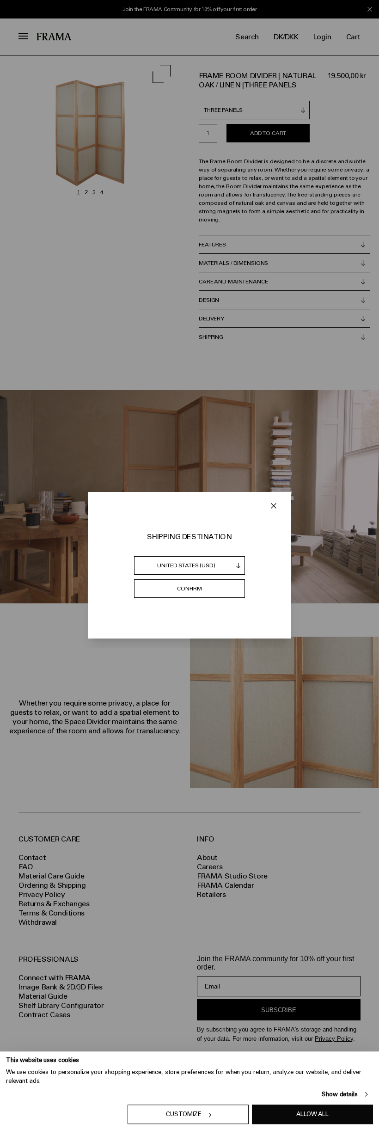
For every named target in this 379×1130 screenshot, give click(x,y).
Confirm (189, 588)
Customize (184, 1114)
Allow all (312, 1114)
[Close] (273, 505)
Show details (339, 1094)
